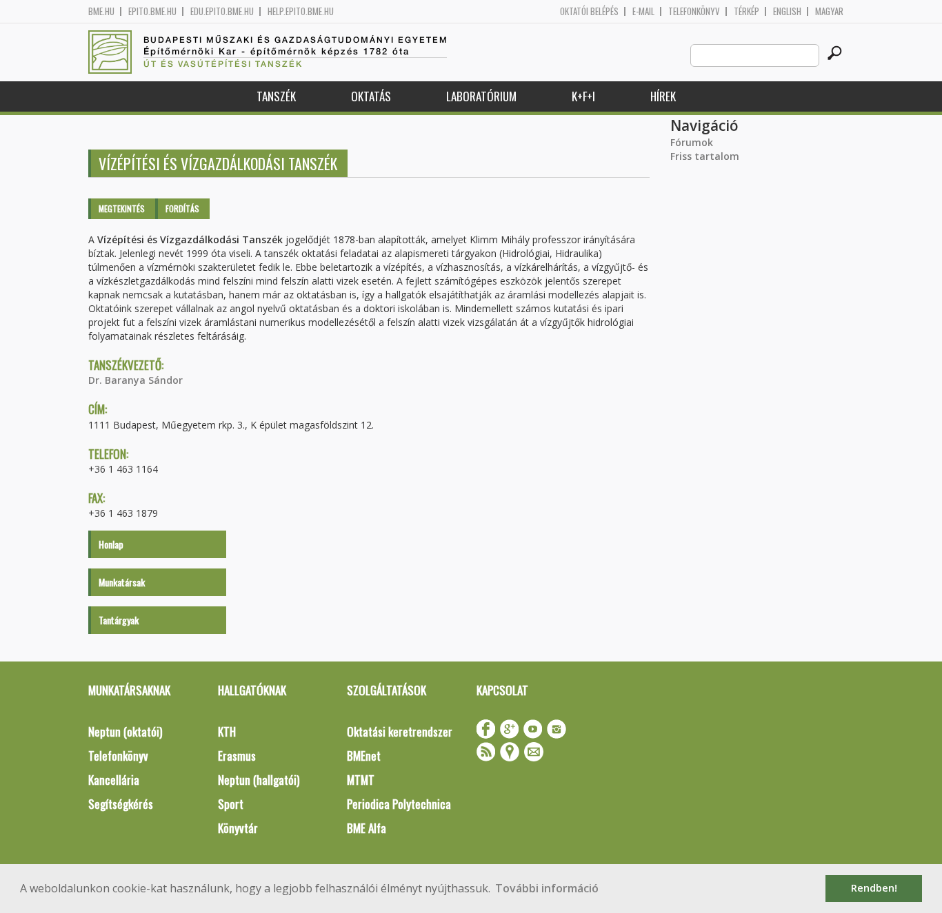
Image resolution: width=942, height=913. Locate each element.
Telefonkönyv (694, 11)
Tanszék (276, 96)
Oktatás (371, 96)
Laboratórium (481, 96)
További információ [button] (547, 888)
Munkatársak (122, 582)
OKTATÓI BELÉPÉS (589, 11)
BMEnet (364, 755)
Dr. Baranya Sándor (135, 380)
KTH (227, 731)
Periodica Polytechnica (399, 803)
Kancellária (113, 779)
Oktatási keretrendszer (399, 731)
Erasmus (237, 755)
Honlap (111, 544)
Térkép (746, 11)
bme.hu (101, 11)
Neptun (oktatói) (125, 731)
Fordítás (182, 208)
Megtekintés (122, 208)
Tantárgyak (119, 620)
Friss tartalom (704, 156)
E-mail (643, 11)
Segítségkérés (120, 803)
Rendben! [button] (874, 887)
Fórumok (691, 142)
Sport (230, 803)
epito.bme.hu (152, 11)
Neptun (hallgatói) (258, 779)
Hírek (663, 96)
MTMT (360, 779)
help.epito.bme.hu (301, 11)
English (787, 11)
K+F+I (583, 96)
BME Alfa (366, 828)
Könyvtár (238, 828)
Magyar (829, 11)
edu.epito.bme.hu (222, 11)
